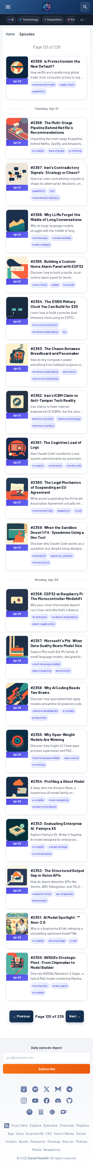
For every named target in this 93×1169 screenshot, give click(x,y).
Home (10, 34)
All (82, 19)
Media (36, 1149)
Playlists (82, 1125)
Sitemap (54, 1141)
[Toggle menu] (8, 7)
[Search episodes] (85, 7)
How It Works (64, 1133)
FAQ (49, 1133)
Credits (11, 1141)
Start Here (19, 1125)
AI (12, 19)
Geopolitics (54, 19)
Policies (82, 1141)
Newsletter (52, 1149)
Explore (35, 1125)
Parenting (77, 19)
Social (81, 1133)
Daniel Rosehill (38, 1158)
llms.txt (68, 1141)
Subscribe (46, 1069)
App (11, 1133)
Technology (30, 19)
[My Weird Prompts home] (46, 7)
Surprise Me (35, 1133)
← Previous (21, 1016)
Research (38, 1141)
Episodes (50, 1125)
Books (24, 1141)
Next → (74, 1016)
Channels (67, 1125)
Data (20, 1133)
